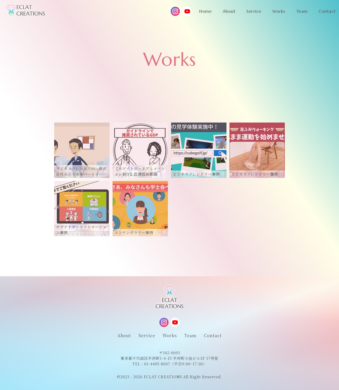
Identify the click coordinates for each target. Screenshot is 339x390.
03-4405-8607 (157, 363)
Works (170, 335)
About (124, 335)
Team (190, 335)
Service (146, 335)
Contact (213, 335)
